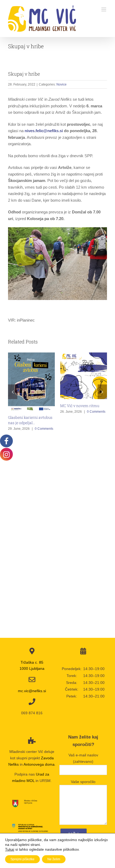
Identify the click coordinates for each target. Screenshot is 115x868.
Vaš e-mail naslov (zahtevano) (83, 758)
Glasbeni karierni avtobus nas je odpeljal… (30, 420)
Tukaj (9, 849)
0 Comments (44, 429)
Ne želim (53, 859)
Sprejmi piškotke (22, 859)
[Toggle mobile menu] (104, 9)
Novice (61, 84)
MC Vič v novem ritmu (79, 405)
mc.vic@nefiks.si (32, 691)
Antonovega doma (39, 764)
